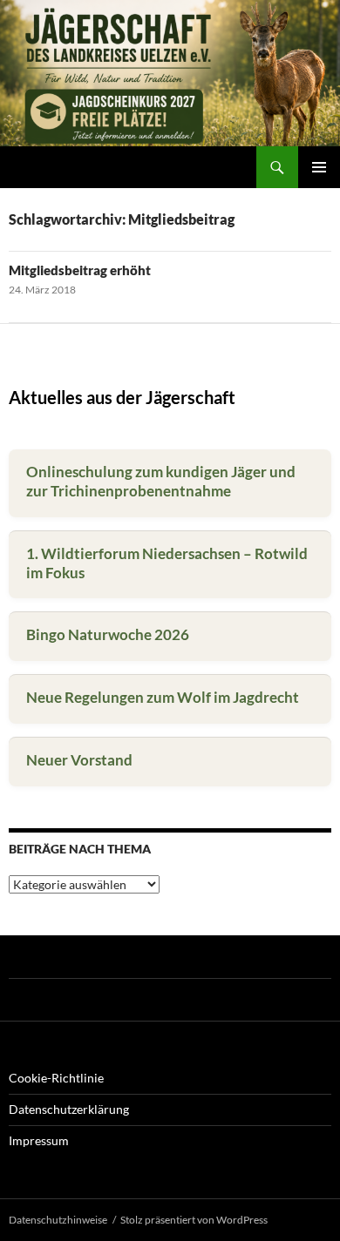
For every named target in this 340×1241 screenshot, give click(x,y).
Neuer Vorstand (79, 760)
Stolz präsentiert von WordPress (194, 1219)
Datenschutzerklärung (69, 1109)
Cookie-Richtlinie (56, 1077)
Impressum (39, 1140)
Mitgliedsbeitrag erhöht (80, 270)
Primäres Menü (319, 167)
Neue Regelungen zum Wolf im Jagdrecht (162, 697)
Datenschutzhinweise (58, 1219)
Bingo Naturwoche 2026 (107, 634)
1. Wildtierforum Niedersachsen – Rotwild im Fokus (167, 563)
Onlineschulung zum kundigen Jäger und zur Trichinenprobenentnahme (161, 481)
